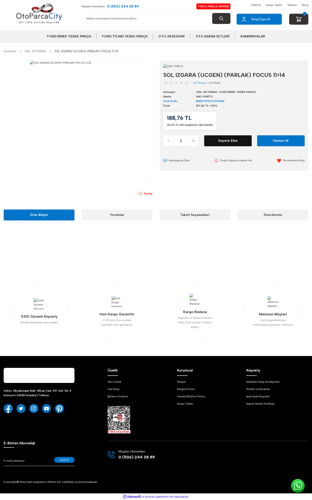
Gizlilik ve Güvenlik (258, 389)
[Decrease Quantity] (169, 141)
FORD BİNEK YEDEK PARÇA (237, 92)
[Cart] (298, 19)
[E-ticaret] (155, 497)
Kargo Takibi (274, 5)
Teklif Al (256, 5)
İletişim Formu (186, 389)
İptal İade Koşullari (258, 396)
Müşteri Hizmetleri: (110, 6)
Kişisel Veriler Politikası (260, 403)
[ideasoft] (132, 497)
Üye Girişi (113, 389)
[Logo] (39, 13)
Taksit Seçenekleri (195, 215)
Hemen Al (280, 141)
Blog (305, 5)
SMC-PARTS (204, 96)
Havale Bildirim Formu (191, 396)
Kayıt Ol (64, 459)
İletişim (292, 5)
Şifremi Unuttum (118, 396)
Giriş (254, 19)
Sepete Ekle (228, 141)
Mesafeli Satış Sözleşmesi (263, 381)
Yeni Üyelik (114, 381)
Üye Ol (265, 19)
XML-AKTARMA (206, 92)
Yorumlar (117, 215)
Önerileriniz (273, 215)
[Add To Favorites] (291, 160)
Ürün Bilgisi (39, 215)
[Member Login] (244, 19)
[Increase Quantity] (193, 141)
